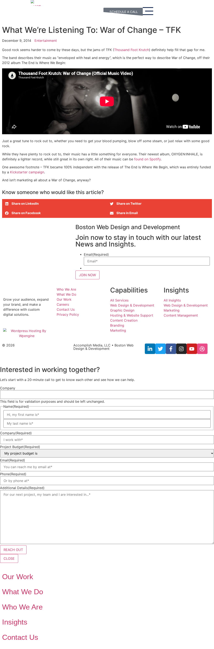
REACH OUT (13, 550)
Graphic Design (122, 310)
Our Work (64, 299)
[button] (54, 203)
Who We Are (66, 289)
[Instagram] (181, 349)
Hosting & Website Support (131, 315)
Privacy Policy (68, 314)
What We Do (66, 294)
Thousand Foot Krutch (131, 50)
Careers (63, 304)
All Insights (172, 300)
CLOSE (9, 558)
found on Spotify (147, 159)
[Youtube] (192, 349)
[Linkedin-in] (150, 349)
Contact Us (66, 309)
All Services (119, 300)
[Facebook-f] (171, 349)
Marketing (118, 330)
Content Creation (124, 320)
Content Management (181, 315)
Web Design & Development (132, 305)
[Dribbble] (202, 349)
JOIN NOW (87, 275)
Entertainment (45, 40)
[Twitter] (160, 349)
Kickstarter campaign (27, 172)
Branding (117, 325)
